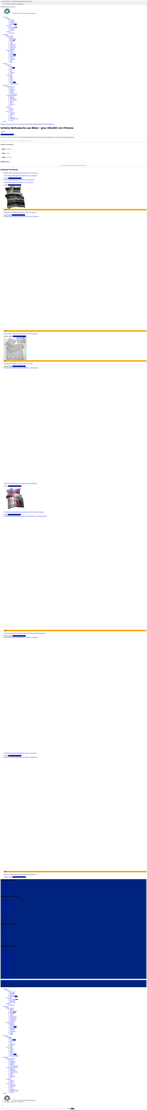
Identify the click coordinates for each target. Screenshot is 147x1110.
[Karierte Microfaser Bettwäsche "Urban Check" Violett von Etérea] (75, 498)
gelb (5, 937)
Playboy (12, 117)
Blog (5, 983)
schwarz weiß (8, 943)
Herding (12, 114)
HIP (11, 115)
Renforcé (12, 46)
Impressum (7, 982)
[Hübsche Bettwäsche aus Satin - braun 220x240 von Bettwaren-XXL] (75, 572)
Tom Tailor (7, 976)
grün (5, 930)
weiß (5, 934)
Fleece (11, 53)
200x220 (12, 28)
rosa (5, 940)
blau (5, 927)
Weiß (11, 73)
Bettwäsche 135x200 (26, 137)
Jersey (11, 54)
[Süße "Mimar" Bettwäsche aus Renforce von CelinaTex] (75, 173)
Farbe (5, 63)
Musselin (12, 49)
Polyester (12, 59)
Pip (11, 105)
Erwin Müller (13, 99)
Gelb (11, 78)
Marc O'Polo (7, 966)
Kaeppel (12, 104)
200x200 (12, 27)
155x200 (12, 23)
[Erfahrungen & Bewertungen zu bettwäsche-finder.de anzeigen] (7, 13)
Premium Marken (12, 95)
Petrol (11, 79)
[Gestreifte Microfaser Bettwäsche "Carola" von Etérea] (75, 197)
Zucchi (11, 120)
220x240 (12, 30)
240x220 (6, 893)
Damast (12, 52)
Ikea (11, 102)
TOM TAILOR (13, 94)
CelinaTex (12, 112)
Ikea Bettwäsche (9, 962)
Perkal (11, 57)
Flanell (11, 41)
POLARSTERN (14, 118)
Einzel (8, 18)
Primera (58, 137)
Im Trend (9, 75)
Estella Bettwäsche (9, 958)
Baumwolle (10, 36)
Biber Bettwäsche (49, 137)
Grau (11, 68)
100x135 (12, 33)
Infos (69, 1108)
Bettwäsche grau (38, 137)
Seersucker (13, 47)
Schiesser (12, 89)
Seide (11, 62)
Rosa (11, 81)
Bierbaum (12, 98)
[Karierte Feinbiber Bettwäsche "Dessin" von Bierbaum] (75, 813)
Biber (11, 40)
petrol (6, 938)
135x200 (12, 20)
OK (72, 1108)
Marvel (12, 110)
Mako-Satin (13, 44)
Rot (11, 70)
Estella (11, 101)
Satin (11, 60)
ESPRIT (12, 91)
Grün (11, 69)
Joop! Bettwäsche (9, 963)
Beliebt (9, 65)
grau (8, 153)
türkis (5, 941)
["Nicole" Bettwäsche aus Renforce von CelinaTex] (75, 179)
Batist (11, 37)
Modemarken (10, 86)
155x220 (12, 24)
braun (5, 936)
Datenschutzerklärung (11, 980)
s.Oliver (12, 92)
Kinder (8, 31)
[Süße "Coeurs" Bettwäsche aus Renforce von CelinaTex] (75, 273)
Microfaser (13, 56)
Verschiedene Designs (67, 137)
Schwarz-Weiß (14, 83)
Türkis (11, 82)
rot (5, 931)
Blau (11, 66)
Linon (11, 43)
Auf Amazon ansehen (7, 134)
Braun (11, 76)
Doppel (9, 25)
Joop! (11, 88)
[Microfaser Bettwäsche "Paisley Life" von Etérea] (75, 348)
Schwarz (12, 72)
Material (6, 34)
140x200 (12, 21)
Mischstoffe (10, 50)
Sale (5, 121)
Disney (12, 108)
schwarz (6, 933)
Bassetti (12, 97)
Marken (6, 85)
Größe (5, 17)
